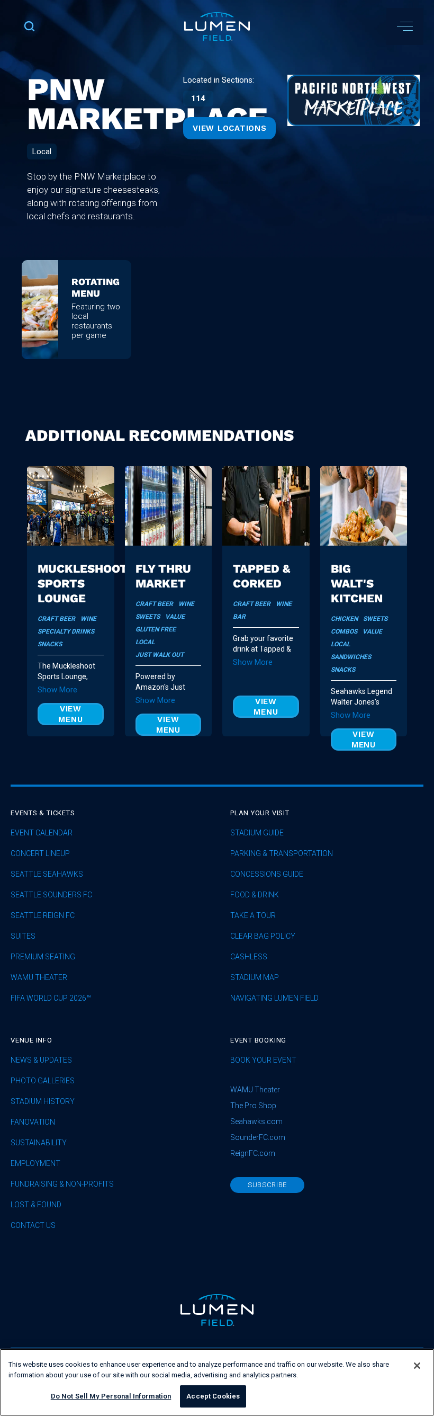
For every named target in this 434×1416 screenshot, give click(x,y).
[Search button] (29, 26)
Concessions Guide (266, 874)
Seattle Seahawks (47, 874)
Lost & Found (36, 1204)
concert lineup (40, 853)
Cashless (248, 957)
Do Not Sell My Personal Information (111, 1396)
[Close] (417, 1365)
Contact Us (33, 1225)
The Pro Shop (253, 1105)
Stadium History (43, 1101)
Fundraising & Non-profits (62, 1184)
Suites (23, 936)
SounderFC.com (257, 1137)
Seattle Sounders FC (51, 895)
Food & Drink (254, 895)
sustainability (39, 1142)
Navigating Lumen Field (274, 998)
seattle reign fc (43, 915)
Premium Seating (43, 957)
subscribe (267, 1185)
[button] (404, 26)
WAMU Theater (39, 977)
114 (198, 98)
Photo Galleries (43, 1080)
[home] (217, 26)
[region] (217, 1382)
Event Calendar (42, 833)
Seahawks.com (256, 1121)
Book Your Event (263, 1060)
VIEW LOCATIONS (230, 128)
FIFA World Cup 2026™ (51, 998)
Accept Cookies (213, 1396)
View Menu (70, 714)
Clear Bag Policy (262, 936)
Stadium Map (254, 977)
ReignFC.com (252, 1153)
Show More (57, 689)
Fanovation (33, 1122)
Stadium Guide (257, 833)
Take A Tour (253, 915)
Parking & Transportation (281, 853)
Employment (35, 1163)
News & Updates (41, 1060)
